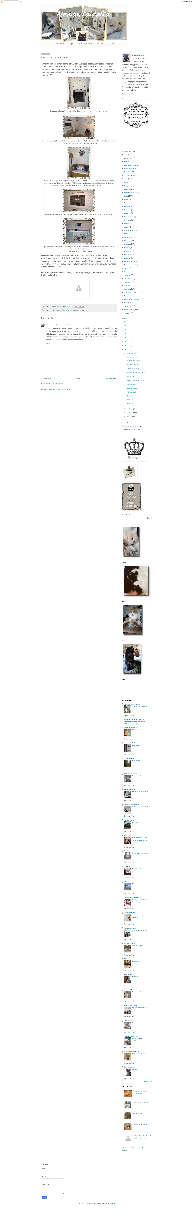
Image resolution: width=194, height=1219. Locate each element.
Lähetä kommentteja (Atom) (55, 383)
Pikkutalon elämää (130, 928)
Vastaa (48, 343)
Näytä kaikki (148, 1081)
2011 (126, 345)
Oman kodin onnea (130, 912)
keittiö (126, 182)
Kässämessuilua (137, 868)
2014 (126, 334)
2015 (126, 330)
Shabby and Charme (130, 1005)
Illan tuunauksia (132, 388)
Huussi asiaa (136, 745)
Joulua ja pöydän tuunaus (140, 853)
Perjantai (135, 976)
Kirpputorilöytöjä (129, 192)
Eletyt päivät (136, 760)
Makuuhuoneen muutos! (140, 807)
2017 (126, 322)
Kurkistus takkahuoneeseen (135, 380)
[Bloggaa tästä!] (77, 307)
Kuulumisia (136, 961)
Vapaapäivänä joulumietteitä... (136, 372)
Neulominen (128, 237)
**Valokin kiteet (129, 758)
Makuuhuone (128, 230)
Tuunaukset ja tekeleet (77, 310)
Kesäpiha (127, 186)
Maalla (126, 227)
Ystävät (126, 313)
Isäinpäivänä (131, 384)
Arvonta (126, 155)
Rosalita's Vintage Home (132, 804)
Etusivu (78, 378)
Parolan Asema (129, 851)
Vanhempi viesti (111, 378)
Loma (126, 223)
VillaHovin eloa (129, 1021)
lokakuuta (130, 409)
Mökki (126, 234)
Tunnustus (127, 289)
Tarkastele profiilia (127, 94)
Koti (52, 310)
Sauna (126, 268)
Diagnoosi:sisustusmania (132, 704)
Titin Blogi (127, 882)
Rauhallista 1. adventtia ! (134, 360)
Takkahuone (65, 310)
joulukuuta (130, 353)
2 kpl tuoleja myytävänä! (140, 930)
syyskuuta (130, 413)
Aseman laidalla (139, 55)
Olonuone (127, 241)
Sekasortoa (127, 959)
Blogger (113, 1203)
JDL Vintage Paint (130, 175)
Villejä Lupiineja (129, 789)
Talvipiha (127, 282)
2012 (126, 341)
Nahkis (134, 1069)
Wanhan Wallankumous (132, 743)
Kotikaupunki (128, 206)
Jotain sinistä (128, 990)
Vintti (126, 303)
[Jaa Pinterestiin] (83, 307)
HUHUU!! (135, 822)
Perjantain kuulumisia (139, 1054)
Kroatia (126, 210)
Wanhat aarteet (129, 309)
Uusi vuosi (127, 296)
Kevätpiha (127, 189)
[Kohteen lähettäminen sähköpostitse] (75, 307)
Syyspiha (127, 275)
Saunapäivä (136, 729)
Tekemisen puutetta (133, 368)
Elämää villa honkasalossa (132, 897)
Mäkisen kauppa (129, 943)
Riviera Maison (129, 261)
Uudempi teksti (46, 378)
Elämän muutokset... (138, 884)
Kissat (126, 199)
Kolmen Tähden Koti (131, 1036)
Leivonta (127, 220)
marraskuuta (131, 357)
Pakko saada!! (131, 392)
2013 (126, 338)
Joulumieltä (130, 376)
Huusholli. (127, 866)
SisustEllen (127, 835)
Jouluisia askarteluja (133, 364)
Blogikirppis (128, 158)
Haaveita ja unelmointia (131, 165)
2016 (126, 326)
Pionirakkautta (136, 1023)
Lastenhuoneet (128, 217)
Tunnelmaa (127, 285)
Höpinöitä (127, 172)
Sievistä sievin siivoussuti (140, 706)
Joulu (126, 179)
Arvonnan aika (137, 1113)
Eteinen (126, 161)
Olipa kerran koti (129, 1067)
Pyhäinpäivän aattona (133, 404)
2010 (126, 349)
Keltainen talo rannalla (131, 774)
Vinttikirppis (128, 306)
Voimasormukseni (138, 992)
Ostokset (58, 310)
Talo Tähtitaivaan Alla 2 (132, 1051)
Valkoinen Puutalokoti (131, 727)
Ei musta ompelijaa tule (140, 1124)
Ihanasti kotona (129, 820)
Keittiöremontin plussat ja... (141, 791)
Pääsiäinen (127, 254)
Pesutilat (127, 248)
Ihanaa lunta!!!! (132, 396)
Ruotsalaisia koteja (138, 776)
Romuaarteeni (128, 974)
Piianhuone (127, 251)
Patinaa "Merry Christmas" (141, 1102)
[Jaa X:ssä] (79, 307)
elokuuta (129, 417)
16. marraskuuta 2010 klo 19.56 (60, 325)
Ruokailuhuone (129, 265)
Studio (126, 272)
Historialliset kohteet (130, 168)
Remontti (127, 258)
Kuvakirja (127, 213)
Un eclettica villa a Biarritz (140, 1007)
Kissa (126, 196)
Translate (139, 429)
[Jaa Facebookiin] (81, 307)
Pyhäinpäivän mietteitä (134, 400)
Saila (47, 325)
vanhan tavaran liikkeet (131, 299)
